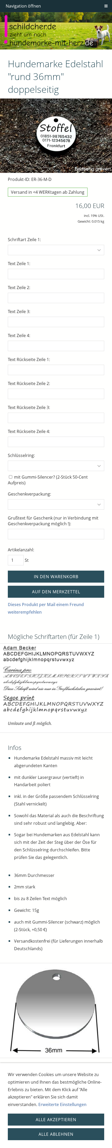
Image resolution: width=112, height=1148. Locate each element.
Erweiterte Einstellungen (62, 1104)
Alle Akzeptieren (56, 1119)
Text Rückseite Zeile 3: (29, 407)
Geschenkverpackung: (29, 494)
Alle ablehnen (56, 1134)
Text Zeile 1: (19, 263)
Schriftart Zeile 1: (24, 239)
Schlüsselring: (21, 455)
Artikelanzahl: (21, 550)
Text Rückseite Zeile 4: (29, 431)
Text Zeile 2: (19, 287)
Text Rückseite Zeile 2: (29, 383)
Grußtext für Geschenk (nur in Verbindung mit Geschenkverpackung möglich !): (53, 521)
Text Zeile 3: (19, 311)
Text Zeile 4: (19, 335)
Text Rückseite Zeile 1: (29, 359)
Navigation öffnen (23, 6)
